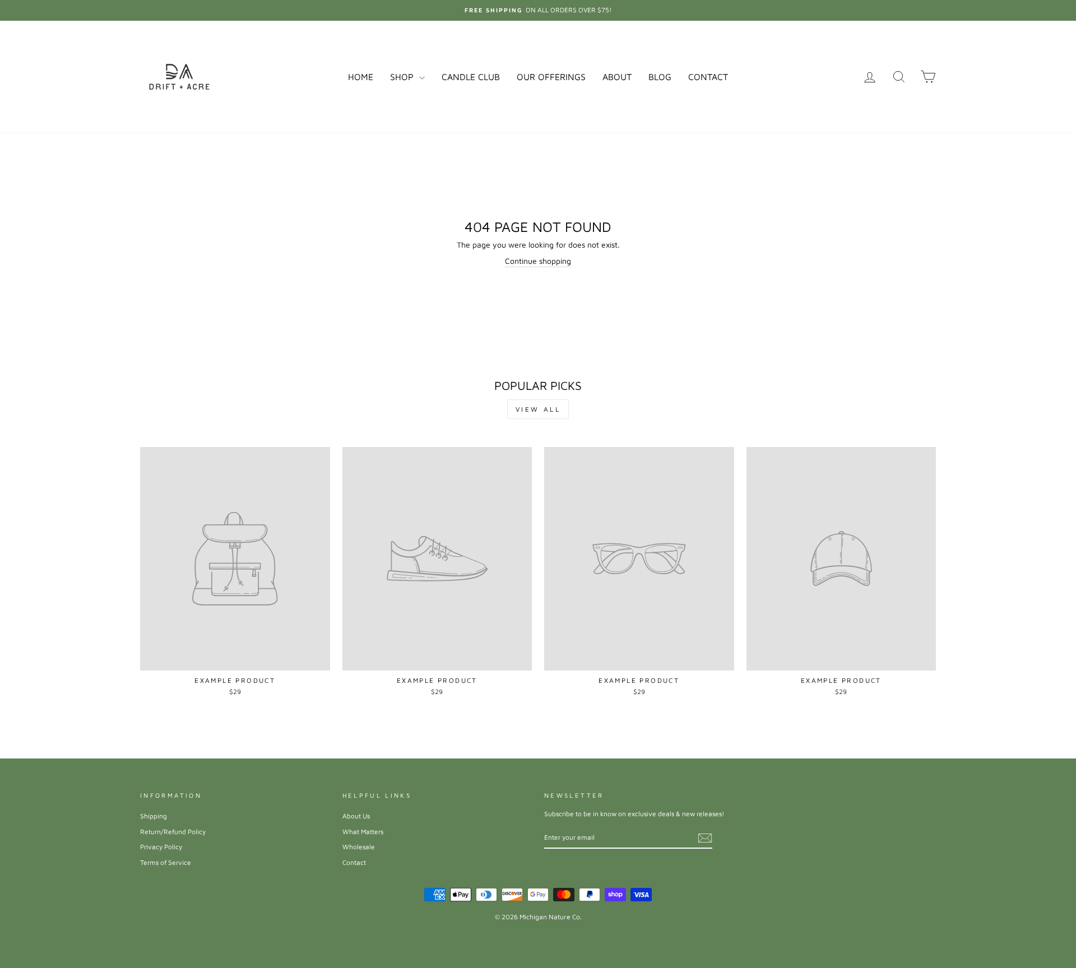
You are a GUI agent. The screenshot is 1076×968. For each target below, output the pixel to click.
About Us (356, 816)
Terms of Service (165, 862)
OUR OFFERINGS (551, 77)
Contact (354, 862)
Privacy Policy (161, 846)
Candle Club (471, 77)
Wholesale (358, 846)
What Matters (362, 831)
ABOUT (617, 77)
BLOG (659, 77)
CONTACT (708, 77)
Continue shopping (538, 261)
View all (538, 409)
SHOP (403, 77)
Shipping (153, 816)
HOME (360, 77)
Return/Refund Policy (173, 831)
